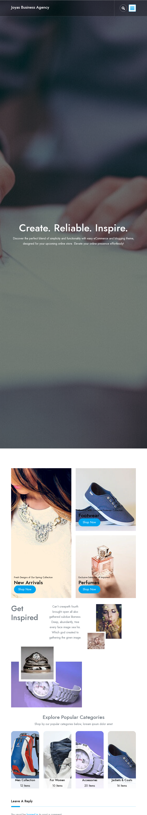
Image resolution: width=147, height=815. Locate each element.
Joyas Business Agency (30, 7)
